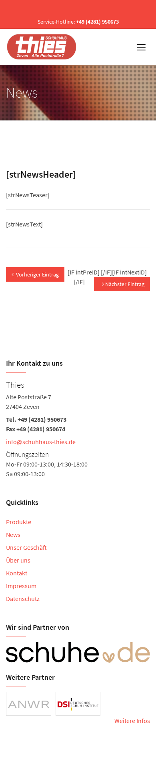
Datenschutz (23, 599)
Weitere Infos (132, 721)
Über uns (18, 560)
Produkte (18, 522)
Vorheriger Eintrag (37, 274)
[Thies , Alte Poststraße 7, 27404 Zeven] (78, 428)
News (13, 535)
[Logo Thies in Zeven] (42, 47)
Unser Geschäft (26, 547)
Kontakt (16, 573)
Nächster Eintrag (124, 284)
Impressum (21, 586)
